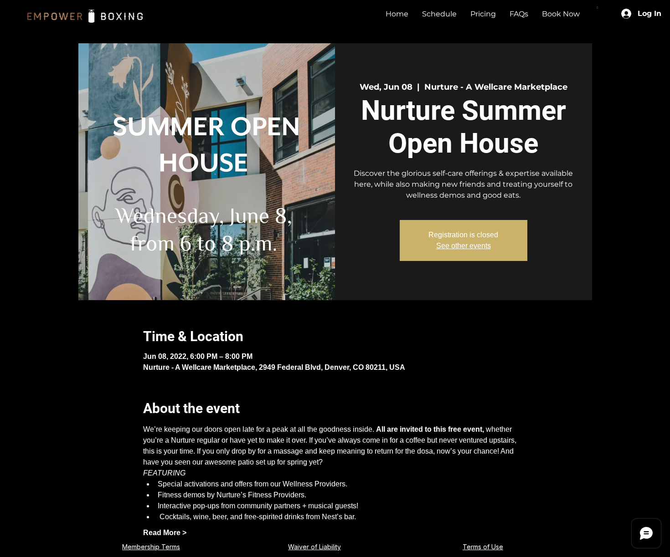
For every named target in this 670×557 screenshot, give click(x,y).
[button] (597, 7)
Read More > (164, 533)
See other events (463, 246)
